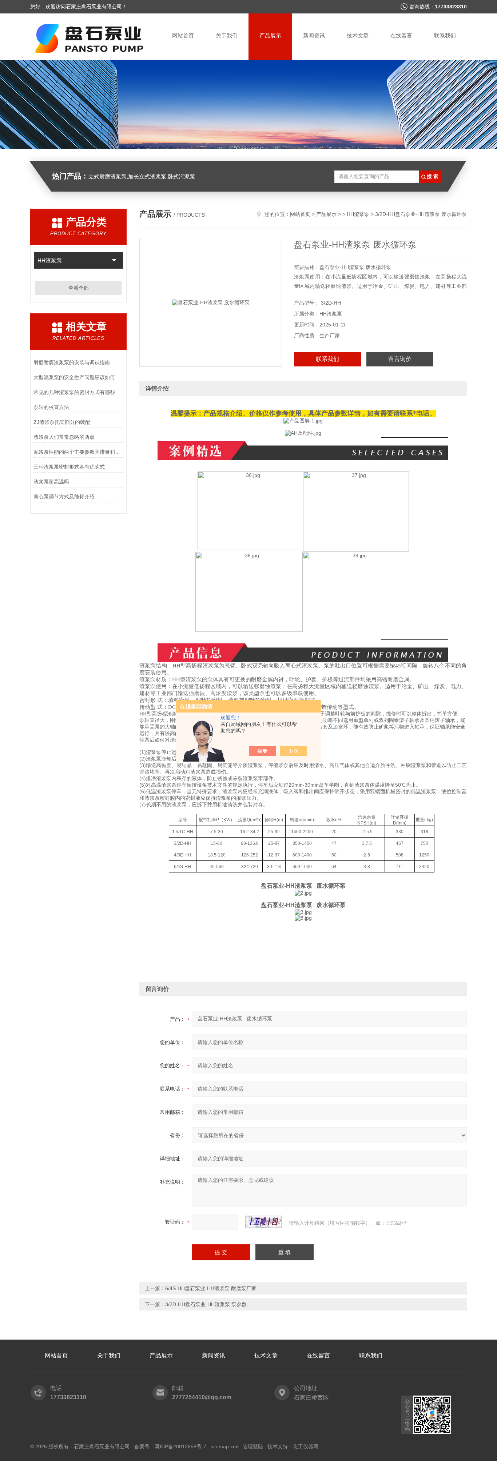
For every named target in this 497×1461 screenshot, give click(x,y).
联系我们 (445, 35)
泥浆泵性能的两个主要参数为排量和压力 (78, 452)
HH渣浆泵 (49, 260)
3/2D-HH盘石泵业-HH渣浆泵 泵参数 (206, 1304)
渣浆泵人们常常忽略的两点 (64, 437)
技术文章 (358, 35)
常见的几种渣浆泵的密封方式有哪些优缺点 (78, 392)
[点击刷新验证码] (263, 1222)
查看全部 (78, 288)
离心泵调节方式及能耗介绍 (64, 496)
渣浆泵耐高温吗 (51, 482)
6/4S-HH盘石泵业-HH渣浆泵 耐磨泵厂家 (211, 1288)
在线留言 (401, 35)
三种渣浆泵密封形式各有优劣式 (69, 467)
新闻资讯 (314, 35)
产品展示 (270, 35)
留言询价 (399, 359)
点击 (114, 260)
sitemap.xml (224, 1446)
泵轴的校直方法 (51, 407)
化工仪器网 (305, 1446)
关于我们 (227, 35)
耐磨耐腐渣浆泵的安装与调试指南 (71, 362)
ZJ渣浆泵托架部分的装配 (61, 422)
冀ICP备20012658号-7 (180, 1446)
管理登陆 (253, 1446)
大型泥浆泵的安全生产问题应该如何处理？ (78, 377)
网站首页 (183, 35)
